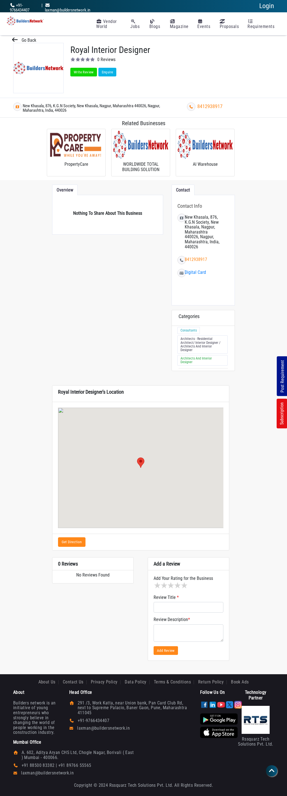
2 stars (163, 585)
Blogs (154, 26)
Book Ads (240, 682)
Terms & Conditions (172, 682)
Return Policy (211, 682)
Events (203, 26)
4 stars (177, 585)
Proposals (229, 26)
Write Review (84, 72)
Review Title (166, 597)
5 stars (183, 585)
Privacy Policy (104, 682)
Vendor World (106, 24)
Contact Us (73, 682)
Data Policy (135, 682)
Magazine (179, 26)
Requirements (260, 26)
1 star (157, 585)
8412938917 (210, 106)
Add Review (166, 650)
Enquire (107, 72)
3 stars (170, 585)
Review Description (172, 619)
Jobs (135, 26)
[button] (141, 462)
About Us (46, 682)
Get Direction (72, 542)
